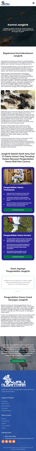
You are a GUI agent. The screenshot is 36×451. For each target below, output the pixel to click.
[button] (33, 3)
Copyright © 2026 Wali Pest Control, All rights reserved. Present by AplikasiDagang (18, 448)
